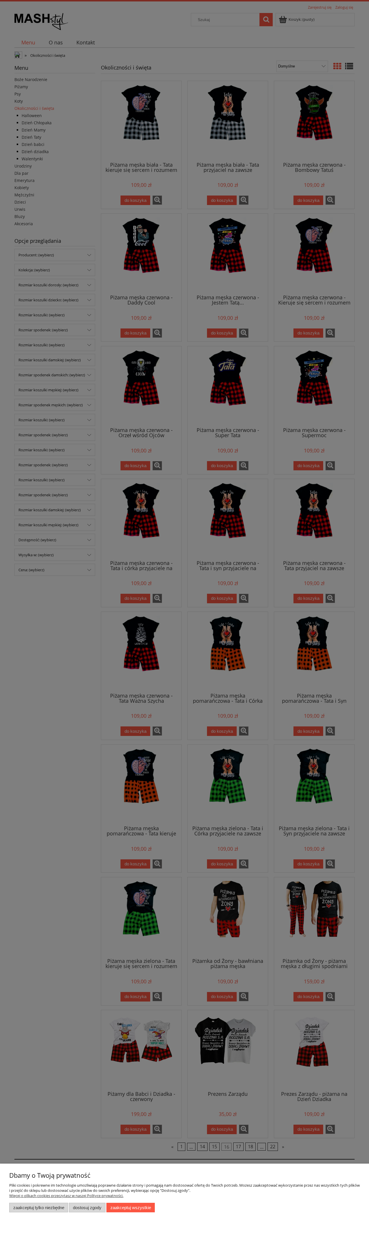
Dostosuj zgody (87, 1207)
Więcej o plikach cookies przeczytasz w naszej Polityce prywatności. (66, 1195)
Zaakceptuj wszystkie (130, 1207)
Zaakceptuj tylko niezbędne (38, 1207)
